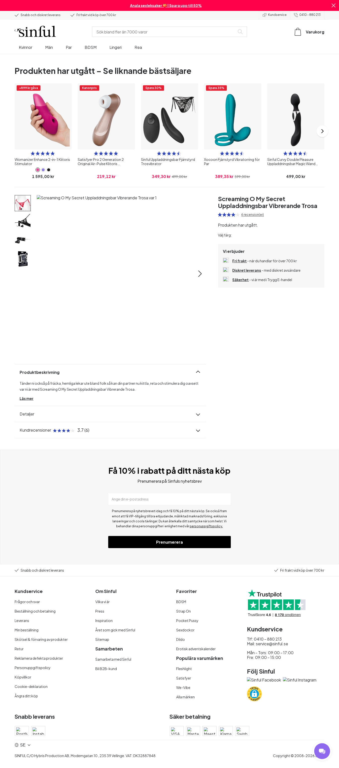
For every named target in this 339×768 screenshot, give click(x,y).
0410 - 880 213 (310, 15)
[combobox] (164, 32)
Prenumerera (169, 542)
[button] (334, 5)
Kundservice (277, 15)
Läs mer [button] (27, 398)
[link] (37, 170)
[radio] (33, 153)
